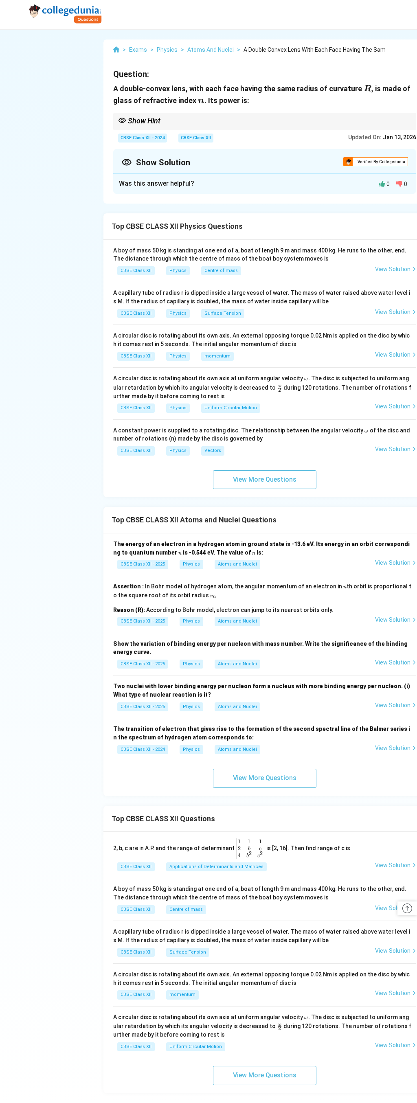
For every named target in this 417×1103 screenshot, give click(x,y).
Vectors (212, 450)
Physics (178, 270)
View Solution (392, 269)
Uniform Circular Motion (230, 407)
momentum (217, 356)
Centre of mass (221, 270)
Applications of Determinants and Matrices (216, 866)
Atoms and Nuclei (237, 564)
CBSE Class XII (196, 137)
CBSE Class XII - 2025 (143, 564)
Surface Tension (222, 313)
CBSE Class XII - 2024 (143, 137)
